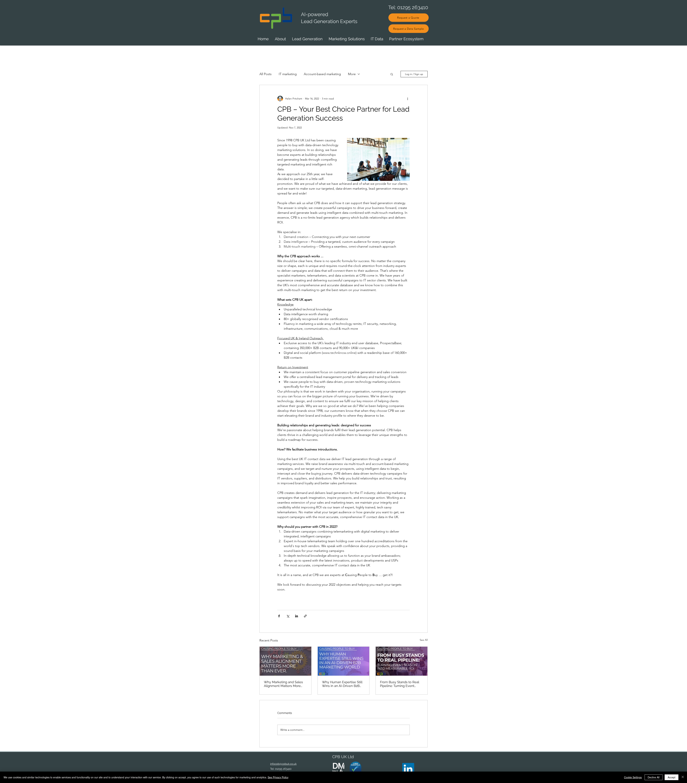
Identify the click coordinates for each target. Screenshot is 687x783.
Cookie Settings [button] (633, 777)
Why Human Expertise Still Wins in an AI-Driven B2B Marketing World (342, 684)
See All (424, 639)
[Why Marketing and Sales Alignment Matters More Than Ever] (285, 661)
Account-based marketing (322, 74)
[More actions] (407, 98)
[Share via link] (305, 616)
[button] (391, 74)
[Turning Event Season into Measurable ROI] (401, 661)
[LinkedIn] (408, 769)
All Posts (265, 74)
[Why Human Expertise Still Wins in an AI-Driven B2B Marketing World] (343, 661)
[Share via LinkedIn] (296, 616)
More (352, 74)
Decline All (653, 777)
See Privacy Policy (278, 777)
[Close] (683, 777)
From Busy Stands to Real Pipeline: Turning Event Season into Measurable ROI (401, 684)
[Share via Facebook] (279, 616)
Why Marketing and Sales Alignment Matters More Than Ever (283, 684)
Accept (671, 777)
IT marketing (288, 74)
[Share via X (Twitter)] (287, 616)
